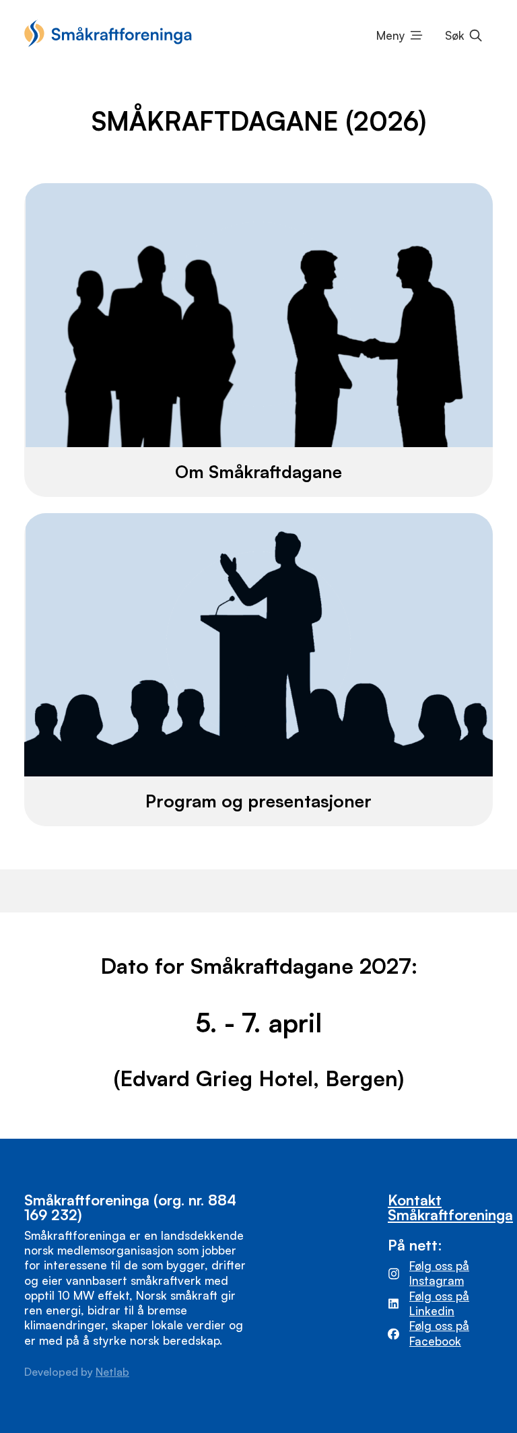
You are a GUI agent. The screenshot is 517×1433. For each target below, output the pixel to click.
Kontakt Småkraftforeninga (450, 1207)
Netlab (112, 1371)
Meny (390, 35)
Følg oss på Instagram (439, 1273)
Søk (454, 35)
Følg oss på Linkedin (439, 1303)
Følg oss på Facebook (439, 1333)
